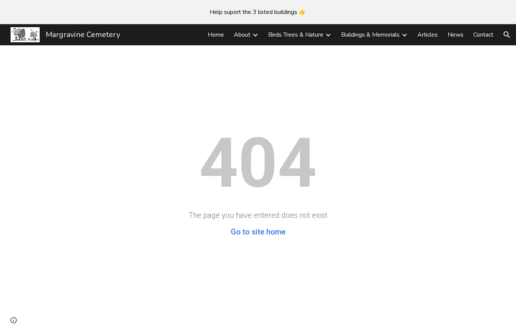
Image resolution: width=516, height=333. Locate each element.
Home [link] (216, 35)
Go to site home (258, 231)
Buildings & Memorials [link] (370, 35)
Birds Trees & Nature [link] (295, 35)
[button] (507, 35)
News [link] (455, 35)
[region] (258, 12)
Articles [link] (427, 35)
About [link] (242, 35)
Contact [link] (483, 35)
